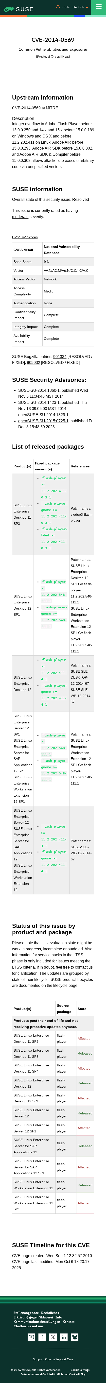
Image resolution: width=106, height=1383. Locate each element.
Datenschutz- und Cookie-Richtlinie (42, 1374)
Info (58, 1317)
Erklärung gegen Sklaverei (33, 1317)
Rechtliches (50, 1313)
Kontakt (68, 1322)
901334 (60, 357)
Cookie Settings (80, 1370)
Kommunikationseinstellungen (37, 1322)
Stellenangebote (26, 1313)
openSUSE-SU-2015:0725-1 (43, 421)
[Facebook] (42, 1337)
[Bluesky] (74, 1337)
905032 (33, 362)
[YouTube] (31, 1337)
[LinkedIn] (64, 1337)
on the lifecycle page (59, 985)
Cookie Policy (77, 1374)
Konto (66, 7)
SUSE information (37, 189)
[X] (53, 1337)
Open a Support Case (59, 1359)
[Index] (56, 56)
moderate (20, 217)
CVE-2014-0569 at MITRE (35, 108)
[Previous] (43, 56)
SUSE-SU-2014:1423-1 (39, 402)
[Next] (65, 56)
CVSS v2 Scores (25, 237)
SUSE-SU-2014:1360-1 (39, 390)
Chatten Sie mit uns (28, 1326)
